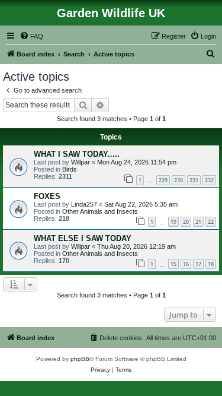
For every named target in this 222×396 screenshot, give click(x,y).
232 (209, 180)
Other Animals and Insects (100, 211)
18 (211, 264)
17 (198, 264)
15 (173, 264)
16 (186, 264)
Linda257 (84, 204)
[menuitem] (31, 36)
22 (211, 222)
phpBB (79, 359)
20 (186, 222)
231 (193, 180)
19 (173, 222)
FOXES (47, 196)
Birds (69, 169)
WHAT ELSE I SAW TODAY (82, 238)
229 (163, 180)
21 (198, 222)
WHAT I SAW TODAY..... (77, 154)
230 (178, 180)
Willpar (80, 162)
